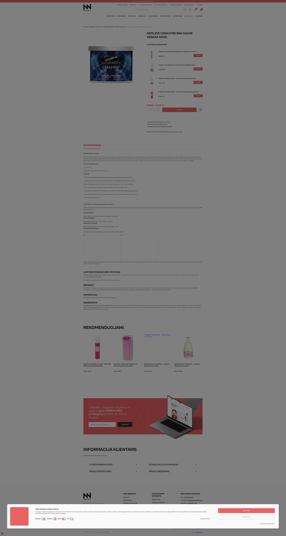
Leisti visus (246, 510)
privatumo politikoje (60, 513)
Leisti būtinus (246, 517)
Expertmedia (270, 523)
